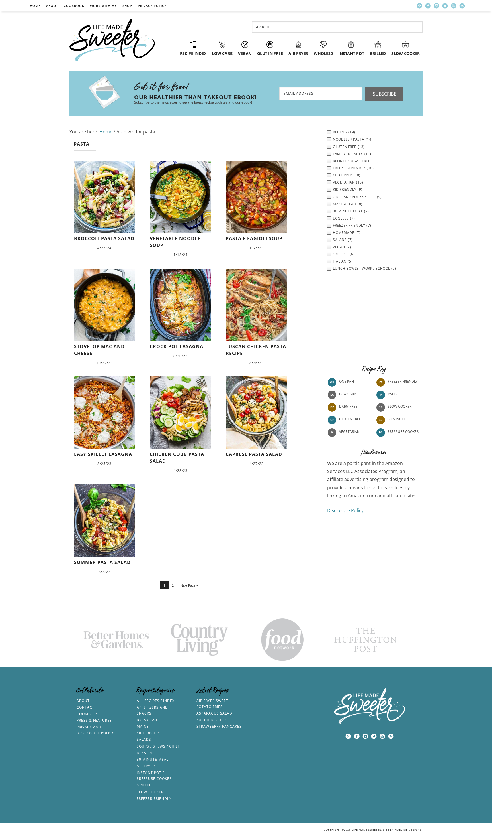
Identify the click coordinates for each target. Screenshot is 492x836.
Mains (143, 726)
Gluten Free (350, 419)
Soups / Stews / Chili (158, 746)
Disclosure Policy (345, 510)
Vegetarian (349, 431)
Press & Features (94, 720)
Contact (86, 707)
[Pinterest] (419, 6)
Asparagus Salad (214, 713)
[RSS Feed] (462, 6)
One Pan (346, 381)
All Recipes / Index (156, 700)
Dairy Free (348, 406)
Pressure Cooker (403, 431)
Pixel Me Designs (408, 829)
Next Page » (189, 585)
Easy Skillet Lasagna (103, 454)
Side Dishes (148, 733)
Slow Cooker (399, 406)
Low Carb (347, 393)
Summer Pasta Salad (102, 562)
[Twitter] (445, 6)
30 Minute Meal (153, 759)
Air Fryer (146, 766)
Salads (144, 739)
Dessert (145, 752)
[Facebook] (428, 6)
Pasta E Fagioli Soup (254, 238)
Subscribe (384, 94)
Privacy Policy (152, 5)
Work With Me (103, 5)
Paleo (393, 393)
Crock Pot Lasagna (176, 346)
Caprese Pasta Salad (254, 454)
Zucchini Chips (211, 719)
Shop (127, 5)
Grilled (144, 785)
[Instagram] (436, 6)
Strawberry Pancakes (219, 726)
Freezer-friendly (154, 798)
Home (35, 5)
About (52, 5)
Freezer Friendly (403, 381)
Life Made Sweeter (112, 40)
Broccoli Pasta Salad (104, 238)
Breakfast (147, 719)
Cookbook (74, 5)
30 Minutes (398, 419)
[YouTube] (453, 6)
